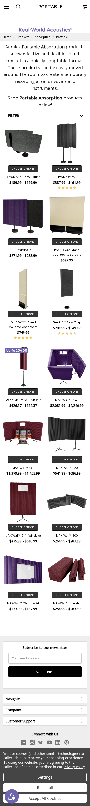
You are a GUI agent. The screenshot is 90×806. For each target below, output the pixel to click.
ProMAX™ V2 (67, 177)
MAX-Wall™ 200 (67, 535)
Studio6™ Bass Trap (67, 322)
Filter (13, 115)
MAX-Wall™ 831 (23, 468)
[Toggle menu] (6, 6)
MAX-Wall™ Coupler (67, 603)
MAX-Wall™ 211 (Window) (23, 535)
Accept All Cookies (45, 798)
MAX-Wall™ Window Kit (23, 603)
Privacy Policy (74, 766)
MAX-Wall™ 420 (67, 468)
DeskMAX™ (23, 250)
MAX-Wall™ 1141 (66, 400)
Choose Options (23, 168)
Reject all (45, 787)
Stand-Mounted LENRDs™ (23, 400)
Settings (45, 777)
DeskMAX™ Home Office (23, 177)
